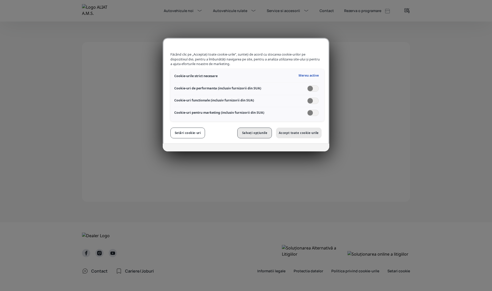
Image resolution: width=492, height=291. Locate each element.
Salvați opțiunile (255, 133)
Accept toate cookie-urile (299, 133)
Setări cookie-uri (188, 133)
